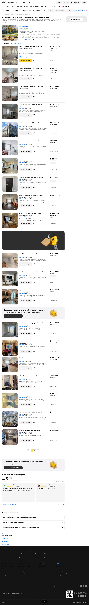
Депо (3, 553)
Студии (4, 538)
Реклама (14, 586)
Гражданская (5, 555)
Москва (40, 551)
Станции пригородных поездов (25, 573)
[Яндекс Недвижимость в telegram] (86, 586)
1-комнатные (5, 541)
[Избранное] (50, 2)
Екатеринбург (42, 557)
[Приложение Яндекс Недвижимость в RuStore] (85, 595)
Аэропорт (20, 555)
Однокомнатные (76, 551)
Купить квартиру (58, 568)
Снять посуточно (43, 570)
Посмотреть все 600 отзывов (9, 504)
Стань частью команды (23, 586)
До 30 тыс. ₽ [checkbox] (8, 242)
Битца (3, 551)
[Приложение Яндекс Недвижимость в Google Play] (81, 595)
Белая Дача (20, 561)
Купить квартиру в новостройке (62, 573)
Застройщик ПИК (23, 39)
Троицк (56, 559)
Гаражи (4, 577)
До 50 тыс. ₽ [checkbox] (17, 242)
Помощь (60, 586)
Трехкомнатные (76, 559)
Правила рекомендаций (51, 586)
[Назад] (60, 504)
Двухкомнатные (76, 557)
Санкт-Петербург (43, 553)
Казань (40, 559)
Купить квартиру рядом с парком (62, 570)
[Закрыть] (86, 10)
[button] (53, 2)
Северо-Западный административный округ (28, 551)
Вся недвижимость (6, 586)
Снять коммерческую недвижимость (63, 575)
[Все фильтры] (3, 10)
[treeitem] (6, 6)
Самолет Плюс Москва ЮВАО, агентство (28, 56)
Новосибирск (42, 555)
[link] (84, 2)
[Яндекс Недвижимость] (10, 2)
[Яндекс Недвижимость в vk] (81, 586)
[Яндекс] (84, 602)
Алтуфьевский (21, 557)
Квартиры (5, 534)
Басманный (20, 559)
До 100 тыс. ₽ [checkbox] (8, 246)
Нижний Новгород (43, 561)
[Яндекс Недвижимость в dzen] (83, 586)
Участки (4, 570)
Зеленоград (57, 555)
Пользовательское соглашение (37, 586)
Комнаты (4, 568)
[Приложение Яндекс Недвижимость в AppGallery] (83, 595)
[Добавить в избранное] (63, 26)
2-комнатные (5, 544)
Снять (40, 568)
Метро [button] (72, 10)
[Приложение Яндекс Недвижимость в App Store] (78, 595)
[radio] (34, 450)
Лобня (3, 561)
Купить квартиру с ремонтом (61, 579)
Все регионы (20, 577)
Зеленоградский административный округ (27, 553)
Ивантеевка (57, 561)
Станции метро (21, 570)
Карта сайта (66, 586)
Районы (19, 575)
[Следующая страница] (38, 450)
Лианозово (4, 559)
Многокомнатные (77, 555)
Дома (3, 573)
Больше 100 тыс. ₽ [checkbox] (19, 246)
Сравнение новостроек (23, 568)
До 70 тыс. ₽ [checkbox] (26, 242)
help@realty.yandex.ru (30, 594)
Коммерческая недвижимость (9, 575)
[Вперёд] (63, 504)
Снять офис (57, 577)
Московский (57, 557)
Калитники (4, 557)
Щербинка (57, 551)
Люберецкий (22, 50)
